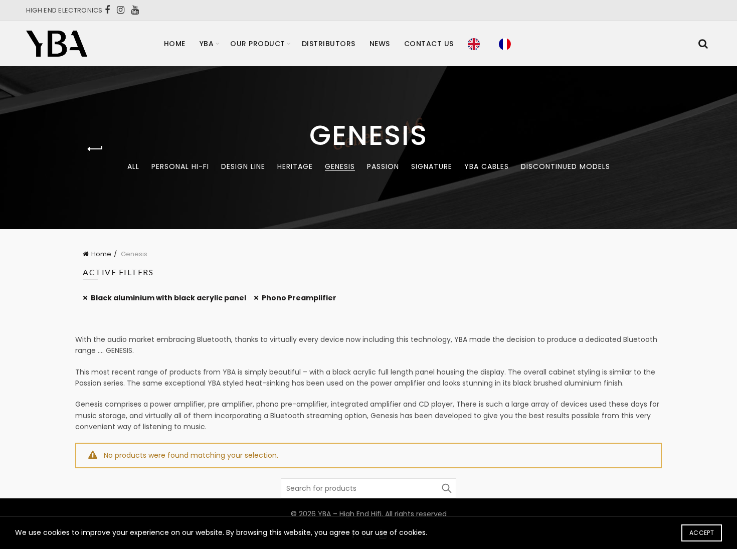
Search (446, 488)
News (380, 44)
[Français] (507, 43)
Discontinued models (565, 166)
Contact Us (429, 44)
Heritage (295, 166)
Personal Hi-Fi (180, 166)
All (133, 166)
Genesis (340, 166)
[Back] (95, 149)
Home (175, 44)
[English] (476, 43)
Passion (383, 166)
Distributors (328, 44)
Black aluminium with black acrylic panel (168, 298)
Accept (701, 532)
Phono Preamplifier (299, 298)
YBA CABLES (486, 166)
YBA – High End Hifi (350, 514)
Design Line (243, 166)
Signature (431, 166)
